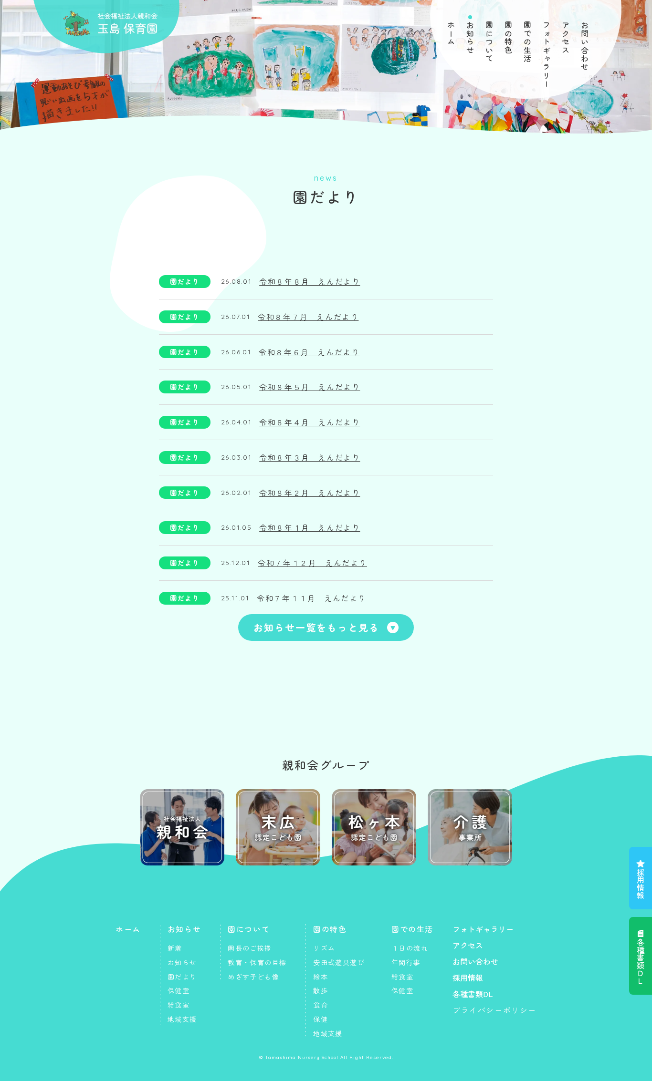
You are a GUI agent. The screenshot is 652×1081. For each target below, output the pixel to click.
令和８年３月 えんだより (309, 457)
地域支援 (182, 1019)
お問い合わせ (584, 46)
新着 (175, 948)
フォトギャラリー (546, 54)
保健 (320, 1019)
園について (489, 42)
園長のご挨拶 (250, 948)
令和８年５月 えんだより (309, 386)
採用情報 (640, 883)
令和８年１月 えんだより (309, 527)
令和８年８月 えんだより (309, 281)
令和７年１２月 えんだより (312, 562)
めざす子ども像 (253, 976)
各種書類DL (472, 993)
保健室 (178, 990)
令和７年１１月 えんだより (311, 598)
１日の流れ (409, 948)
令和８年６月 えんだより (309, 352)
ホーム (451, 33)
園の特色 (508, 37)
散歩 (320, 990)
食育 (320, 1004)
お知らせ (470, 37)
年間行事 (406, 962)
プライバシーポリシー (494, 1010)
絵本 (320, 976)
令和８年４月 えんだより (309, 422)
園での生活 (527, 42)
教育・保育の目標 (257, 962)
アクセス (565, 37)
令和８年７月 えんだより (308, 316)
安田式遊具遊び (339, 962)
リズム (324, 948)
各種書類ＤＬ (640, 961)
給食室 (178, 1004)
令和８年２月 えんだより (309, 492)
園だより (185, 281)
